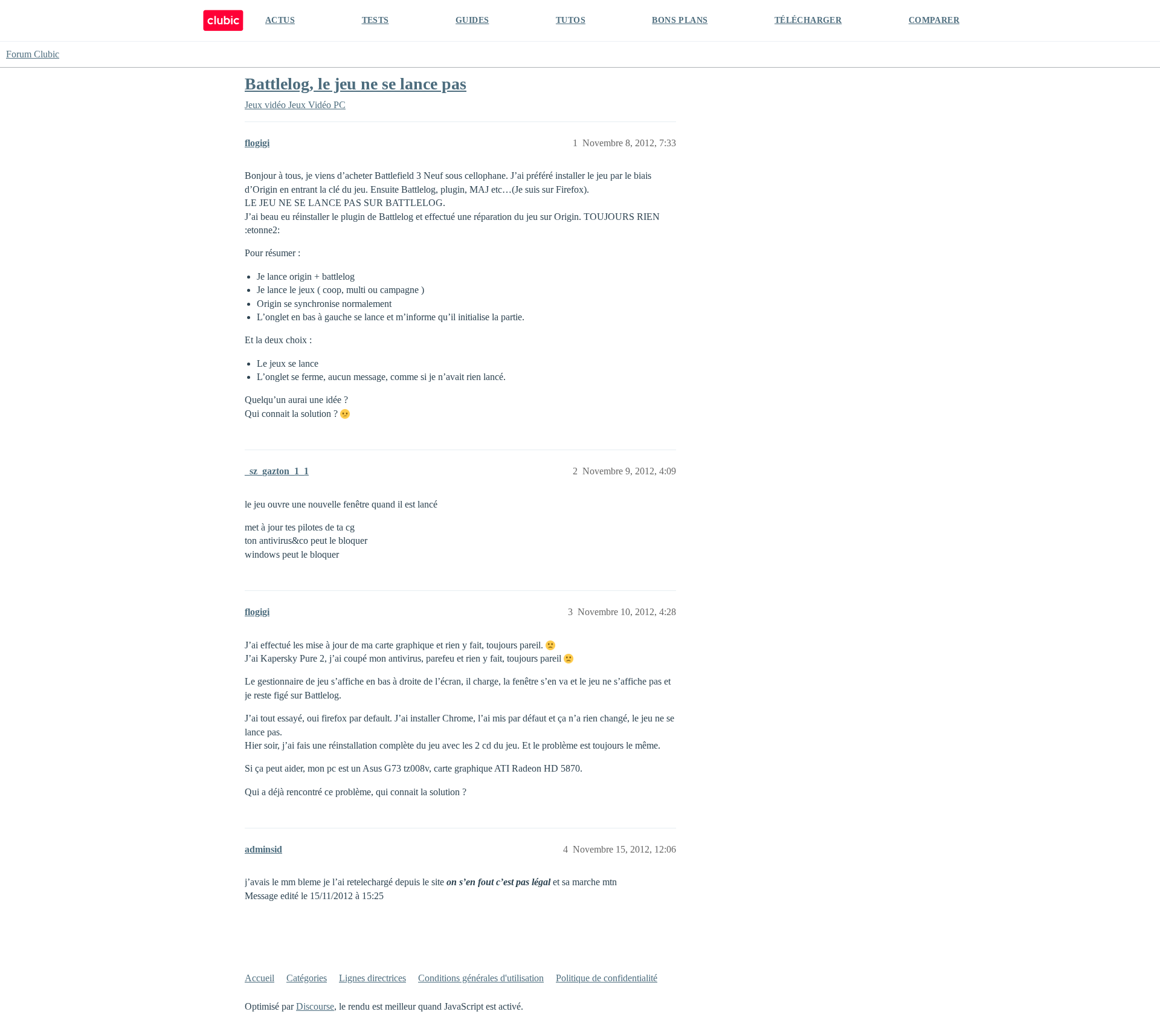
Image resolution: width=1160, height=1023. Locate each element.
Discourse (315, 1006)
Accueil (259, 978)
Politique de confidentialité (606, 978)
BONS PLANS (679, 20)
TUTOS (570, 20)
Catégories (306, 978)
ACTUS (280, 20)
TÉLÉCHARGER (808, 20)
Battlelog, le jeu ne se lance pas (355, 83)
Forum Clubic (32, 54)
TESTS (375, 20)
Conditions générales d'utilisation (481, 978)
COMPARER (934, 20)
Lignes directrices (372, 978)
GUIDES (472, 20)
